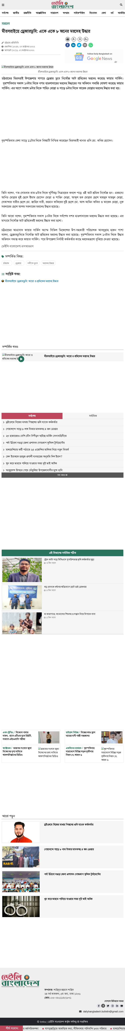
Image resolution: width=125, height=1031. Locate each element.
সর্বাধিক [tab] (93, 416)
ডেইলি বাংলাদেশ (56, 1021)
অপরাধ (66, 13)
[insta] (112, 1006)
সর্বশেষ (5, 13)
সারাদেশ (54, 13)
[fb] (99, 1006)
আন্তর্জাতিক (41, 13)
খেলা (104, 13)
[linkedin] (73, 45)
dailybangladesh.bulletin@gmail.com (103, 1011)
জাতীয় (16, 13)
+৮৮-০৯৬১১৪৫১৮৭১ (60, 997)
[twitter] (79, 45)
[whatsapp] (90, 45)
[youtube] (121, 1006)
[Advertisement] (60, 310)
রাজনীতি (27, 13)
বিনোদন (93, 13)
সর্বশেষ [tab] (32, 416)
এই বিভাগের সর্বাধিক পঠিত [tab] (62, 553)
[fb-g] (103, 1006)
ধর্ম (112, 13)
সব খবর (61, 475)
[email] (85, 45)
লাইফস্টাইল (79, 13)
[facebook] (67, 45)
